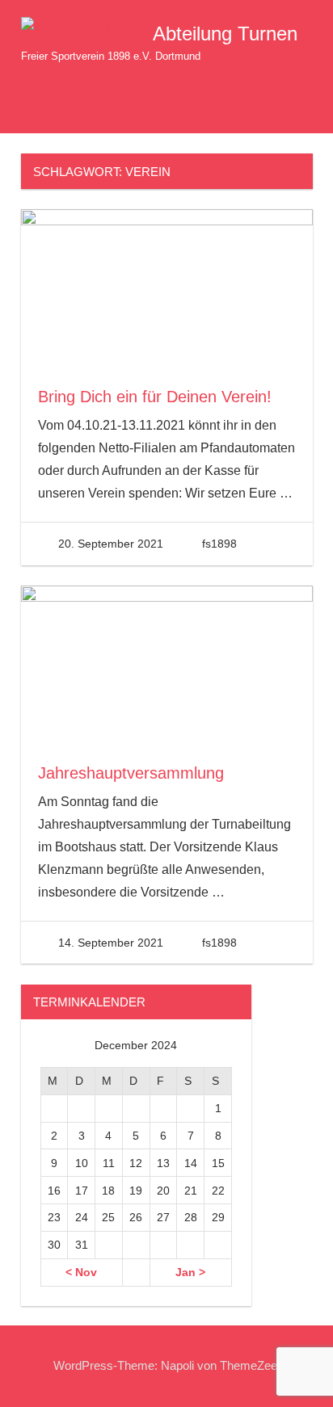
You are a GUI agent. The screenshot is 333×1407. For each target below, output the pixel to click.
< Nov (81, 1272)
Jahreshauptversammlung (131, 773)
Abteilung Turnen (225, 33)
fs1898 (219, 543)
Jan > (190, 1272)
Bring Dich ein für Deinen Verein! (155, 396)
